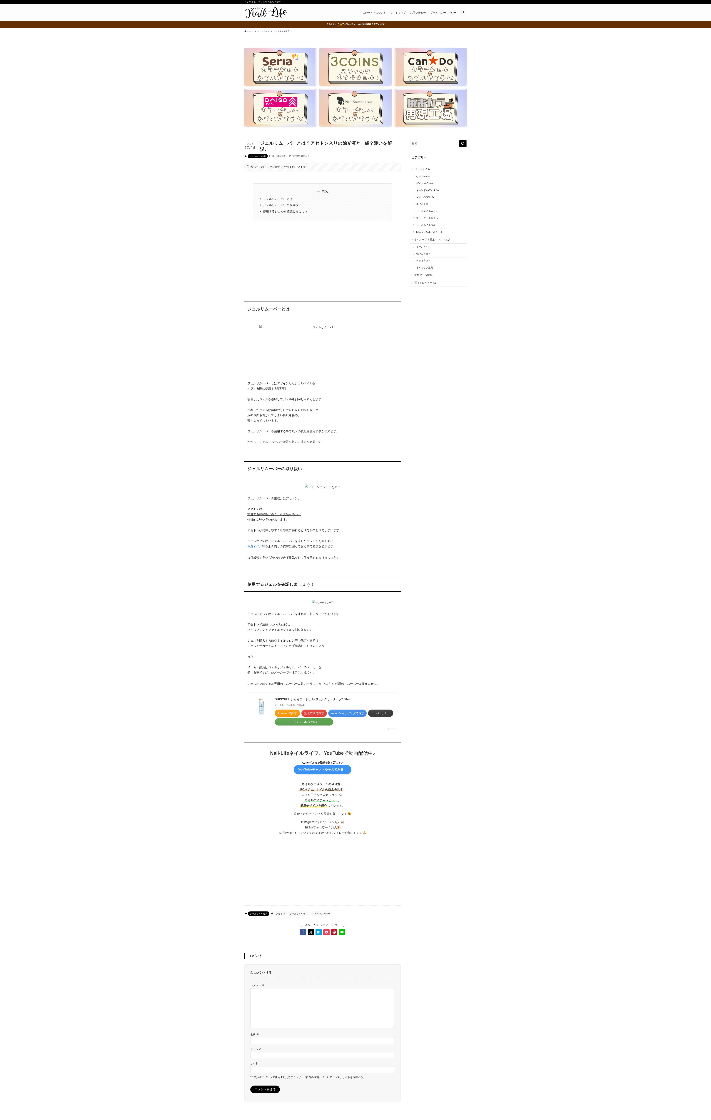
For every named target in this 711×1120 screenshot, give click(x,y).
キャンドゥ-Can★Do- (427, 190)
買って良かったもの (426, 282)
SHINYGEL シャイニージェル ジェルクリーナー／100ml (312, 699)
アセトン (280, 913)
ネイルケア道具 (424, 267)
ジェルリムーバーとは (278, 199)
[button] (303, 932)
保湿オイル (254, 546)
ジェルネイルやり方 (427, 211)
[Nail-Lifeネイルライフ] (265, 12)
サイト (254, 1063)
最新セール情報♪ (424, 274)
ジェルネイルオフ (299, 913)
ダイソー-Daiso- (424, 183)
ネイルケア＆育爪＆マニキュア (432, 239)
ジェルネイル (422, 169)
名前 (254, 1034)
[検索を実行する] (463, 143)
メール (255, 1048)
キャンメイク (423, 246)
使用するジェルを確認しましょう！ (286, 211)
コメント (257, 985)
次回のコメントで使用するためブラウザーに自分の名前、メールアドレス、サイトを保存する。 (310, 1077)
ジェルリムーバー (321, 913)
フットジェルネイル (427, 218)
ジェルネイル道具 (258, 156)
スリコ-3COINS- (425, 197)
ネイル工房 (422, 204)
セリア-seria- (423, 176)
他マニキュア (423, 253)
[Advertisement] (322, 259)
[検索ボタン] (462, 12)
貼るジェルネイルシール (429, 232)
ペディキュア (423, 260)
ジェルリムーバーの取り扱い (282, 205)
